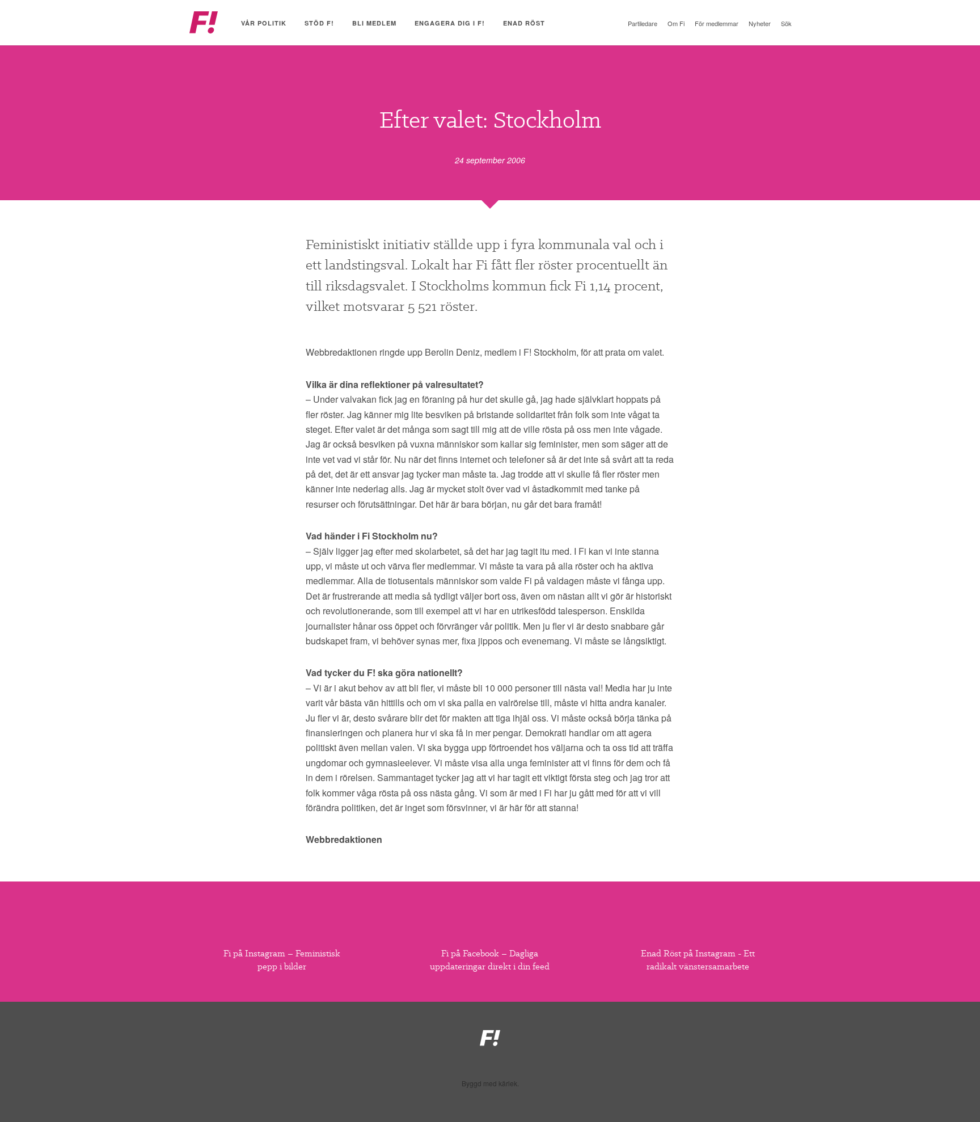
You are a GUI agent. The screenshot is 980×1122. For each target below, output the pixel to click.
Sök (786, 23)
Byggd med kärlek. (490, 1083)
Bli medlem (374, 23)
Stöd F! (319, 23)
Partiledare (642, 23)
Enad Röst (524, 23)
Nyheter (760, 23)
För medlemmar (716, 23)
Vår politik (263, 23)
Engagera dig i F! (450, 23)
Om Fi (676, 23)
